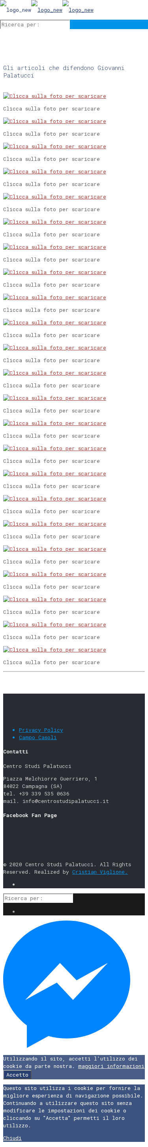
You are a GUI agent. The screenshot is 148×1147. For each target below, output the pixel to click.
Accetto (17, 1074)
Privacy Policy (41, 729)
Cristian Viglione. (100, 871)
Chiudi (12, 1137)
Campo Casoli (38, 737)
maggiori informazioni (111, 1066)
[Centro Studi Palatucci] (47, 9)
